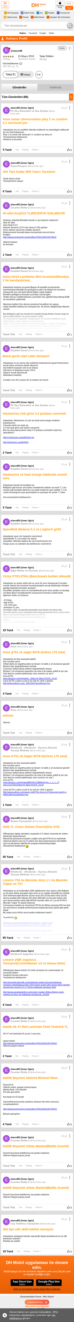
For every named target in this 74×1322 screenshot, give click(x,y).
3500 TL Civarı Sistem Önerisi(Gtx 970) (31, 827)
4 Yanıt (7, 693)
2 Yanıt (7, 452)
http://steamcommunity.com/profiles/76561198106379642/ (30, 1043)
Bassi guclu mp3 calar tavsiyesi (26, 356)
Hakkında (55, 87)
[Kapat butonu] (47, 1302)
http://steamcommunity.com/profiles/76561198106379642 (29, 237)
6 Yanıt (7, 191)
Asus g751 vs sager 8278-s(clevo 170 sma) (34, 652)
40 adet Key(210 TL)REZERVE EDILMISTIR (34, 213)
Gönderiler (19, 87)
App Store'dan (22, 1283)
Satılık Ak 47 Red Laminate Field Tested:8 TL (35, 1026)
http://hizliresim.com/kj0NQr (16, 442)
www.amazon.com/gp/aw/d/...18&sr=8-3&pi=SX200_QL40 (30, 678)
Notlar (62, 48)
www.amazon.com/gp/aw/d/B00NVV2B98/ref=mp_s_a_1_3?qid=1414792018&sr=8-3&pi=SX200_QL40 (31, 783)
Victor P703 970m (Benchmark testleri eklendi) (37, 576)
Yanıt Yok (9, 334)
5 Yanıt (7, 149)
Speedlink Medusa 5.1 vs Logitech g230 (32, 529)
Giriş (69, 4)
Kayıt (69, 8)
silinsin (8, 715)
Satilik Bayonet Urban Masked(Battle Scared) (36, 1146)
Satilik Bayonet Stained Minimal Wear (30, 1078)
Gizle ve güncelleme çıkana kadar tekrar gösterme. (37, 1289)
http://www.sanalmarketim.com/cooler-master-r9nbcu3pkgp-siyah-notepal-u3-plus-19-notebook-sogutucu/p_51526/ (33, 993)
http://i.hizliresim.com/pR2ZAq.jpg (18, 437)
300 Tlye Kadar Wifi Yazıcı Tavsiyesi (29, 171)
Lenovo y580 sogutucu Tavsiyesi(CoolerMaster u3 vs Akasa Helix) (34, 961)
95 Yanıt (8, 937)
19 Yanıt (8, 630)
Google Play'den (49, 1283)
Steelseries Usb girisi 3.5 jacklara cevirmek (34, 413)
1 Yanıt (7, 254)
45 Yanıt (8, 856)
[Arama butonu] (70, 25)
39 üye (43, 59)
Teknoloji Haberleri (5, 6)
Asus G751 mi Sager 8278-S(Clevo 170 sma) (35, 756)
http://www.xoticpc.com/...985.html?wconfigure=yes (26, 683)
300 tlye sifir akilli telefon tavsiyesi (28, 1229)
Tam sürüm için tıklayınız (37, 1306)
